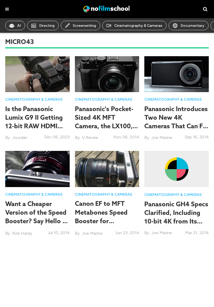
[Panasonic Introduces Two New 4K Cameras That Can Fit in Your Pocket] (176, 73)
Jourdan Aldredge (28, 137)
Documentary (192, 25)
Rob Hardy (22, 233)
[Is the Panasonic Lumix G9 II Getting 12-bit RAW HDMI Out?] (37, 73)
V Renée (90, 137)
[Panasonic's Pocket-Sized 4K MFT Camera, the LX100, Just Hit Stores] (107, 73)
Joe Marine (161, 137)
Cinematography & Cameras (138, 25)
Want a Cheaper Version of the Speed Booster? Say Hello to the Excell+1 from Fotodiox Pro (37, 221)
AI (19, 25)
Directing (47, 25)
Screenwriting (84, 25)
